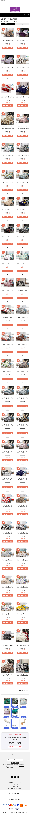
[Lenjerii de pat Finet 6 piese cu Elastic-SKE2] (7, 364)
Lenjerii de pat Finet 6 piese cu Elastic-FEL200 (22, 235)
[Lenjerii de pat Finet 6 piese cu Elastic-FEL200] (22, 228)
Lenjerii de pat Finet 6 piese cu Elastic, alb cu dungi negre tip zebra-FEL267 (22, 674)
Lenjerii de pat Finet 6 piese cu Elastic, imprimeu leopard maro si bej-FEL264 (7, 674)
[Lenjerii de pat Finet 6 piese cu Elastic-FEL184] (22, 201)
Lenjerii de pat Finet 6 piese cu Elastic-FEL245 (22, 397)
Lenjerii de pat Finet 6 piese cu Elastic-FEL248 (7, 424)
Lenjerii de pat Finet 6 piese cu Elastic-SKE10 (7, 316)
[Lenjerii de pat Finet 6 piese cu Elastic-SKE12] (22, 282)
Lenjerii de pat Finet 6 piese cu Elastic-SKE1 (7, 478)
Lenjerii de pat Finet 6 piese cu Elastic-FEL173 (22, 181)
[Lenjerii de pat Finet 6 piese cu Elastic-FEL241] (7, 391)
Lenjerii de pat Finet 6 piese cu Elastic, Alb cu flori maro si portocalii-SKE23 (22, 560)
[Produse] (2, 15)
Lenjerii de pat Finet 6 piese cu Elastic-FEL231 (22, 39)
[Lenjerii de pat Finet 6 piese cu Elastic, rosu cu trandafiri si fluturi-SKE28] (7, 88)
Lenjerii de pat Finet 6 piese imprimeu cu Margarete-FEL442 (7, 181)
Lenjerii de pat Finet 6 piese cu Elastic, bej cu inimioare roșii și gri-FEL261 (22, 644)
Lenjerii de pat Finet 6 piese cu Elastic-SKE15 (7, 505)
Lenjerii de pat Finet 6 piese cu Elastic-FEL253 (22, 451)
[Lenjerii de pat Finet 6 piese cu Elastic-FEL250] (22, 418)
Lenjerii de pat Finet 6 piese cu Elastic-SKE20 (22, 533)
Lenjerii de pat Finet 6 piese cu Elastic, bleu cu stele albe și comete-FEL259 (22, 97)
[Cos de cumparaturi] (24, 14)
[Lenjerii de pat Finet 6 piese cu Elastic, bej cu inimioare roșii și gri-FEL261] (22, 635)
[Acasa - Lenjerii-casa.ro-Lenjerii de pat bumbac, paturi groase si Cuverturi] (15, 9)
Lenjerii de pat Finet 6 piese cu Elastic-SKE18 (7, 533)
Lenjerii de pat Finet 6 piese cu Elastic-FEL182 (7, 208)
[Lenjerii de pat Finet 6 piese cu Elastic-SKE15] (7, 499)
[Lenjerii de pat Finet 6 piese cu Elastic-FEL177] (7, 59)
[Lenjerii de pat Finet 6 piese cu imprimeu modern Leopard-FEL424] (7, 32)
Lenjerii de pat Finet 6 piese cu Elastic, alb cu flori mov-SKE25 (22, 587)
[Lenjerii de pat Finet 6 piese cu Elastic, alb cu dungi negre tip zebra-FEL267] (22, 666)
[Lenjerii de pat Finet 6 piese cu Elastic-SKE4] (7, 337)
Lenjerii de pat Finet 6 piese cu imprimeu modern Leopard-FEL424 (7, 39)
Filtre (8, 24)
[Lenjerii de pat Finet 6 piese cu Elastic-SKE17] (22, 499)
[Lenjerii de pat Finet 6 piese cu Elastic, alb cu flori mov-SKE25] (22, 580)
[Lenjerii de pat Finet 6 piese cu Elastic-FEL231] (22, 32)
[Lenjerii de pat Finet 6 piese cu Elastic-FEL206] (22, 255)
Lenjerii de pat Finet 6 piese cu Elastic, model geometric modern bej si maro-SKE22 (22, 66)
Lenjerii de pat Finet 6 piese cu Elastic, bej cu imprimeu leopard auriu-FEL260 (7, 127)
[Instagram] (18, 777)
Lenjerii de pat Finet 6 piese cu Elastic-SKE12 (22, 289)
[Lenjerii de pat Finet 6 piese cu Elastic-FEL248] (7, 418)
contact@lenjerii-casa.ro (15, 788)
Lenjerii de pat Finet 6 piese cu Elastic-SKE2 (7, 370)
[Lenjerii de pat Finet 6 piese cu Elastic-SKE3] (22, 337)
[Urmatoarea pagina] (27, 690)
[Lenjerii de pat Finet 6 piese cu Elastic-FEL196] (7, 228)
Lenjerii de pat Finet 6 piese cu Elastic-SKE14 (22, 478)
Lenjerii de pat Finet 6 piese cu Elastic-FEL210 (7, 289)
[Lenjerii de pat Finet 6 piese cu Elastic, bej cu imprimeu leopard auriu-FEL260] (7, 118)
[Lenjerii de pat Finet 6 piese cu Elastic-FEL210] (7, 282)
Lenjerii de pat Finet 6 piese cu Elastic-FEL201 (7, 262)
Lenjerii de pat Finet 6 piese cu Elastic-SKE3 (22, 343)
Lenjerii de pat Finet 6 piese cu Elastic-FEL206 (22, 262)
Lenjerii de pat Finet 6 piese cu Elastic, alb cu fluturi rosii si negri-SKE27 (7, 614)
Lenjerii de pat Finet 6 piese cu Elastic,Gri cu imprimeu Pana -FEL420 (22, 154)
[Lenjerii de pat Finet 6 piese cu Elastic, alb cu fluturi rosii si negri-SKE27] (7, 607)
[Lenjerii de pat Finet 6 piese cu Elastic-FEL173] (22, 174)
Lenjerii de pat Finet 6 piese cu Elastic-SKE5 (22, 316)
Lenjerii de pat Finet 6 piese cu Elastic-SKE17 (22, 505)
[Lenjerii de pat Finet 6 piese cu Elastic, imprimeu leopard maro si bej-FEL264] (7, 666)
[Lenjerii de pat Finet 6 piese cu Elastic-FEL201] (7, 255)
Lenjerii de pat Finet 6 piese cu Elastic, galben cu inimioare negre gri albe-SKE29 (22, 614)
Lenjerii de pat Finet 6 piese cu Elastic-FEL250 (22, 424)
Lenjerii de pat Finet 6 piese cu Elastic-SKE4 (7, 343)
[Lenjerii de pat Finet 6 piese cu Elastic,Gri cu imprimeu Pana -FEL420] (22, 147)
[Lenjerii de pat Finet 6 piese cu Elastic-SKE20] (22, 526)
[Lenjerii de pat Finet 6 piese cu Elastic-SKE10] (7, 310)
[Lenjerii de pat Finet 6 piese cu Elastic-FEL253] (22, 445)
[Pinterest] (15, 777)
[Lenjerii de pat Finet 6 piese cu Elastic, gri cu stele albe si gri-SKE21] (7, 553)
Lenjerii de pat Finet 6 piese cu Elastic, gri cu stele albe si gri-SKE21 (7, 560)
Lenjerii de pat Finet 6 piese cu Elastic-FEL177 (7, 66)
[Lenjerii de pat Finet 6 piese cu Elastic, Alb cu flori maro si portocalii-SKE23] (22, 553)
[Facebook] (12, 777)
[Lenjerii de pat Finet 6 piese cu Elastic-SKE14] (22, 472)
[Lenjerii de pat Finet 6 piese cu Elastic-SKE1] (7, 472)
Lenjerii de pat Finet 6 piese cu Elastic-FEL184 (22, 208)
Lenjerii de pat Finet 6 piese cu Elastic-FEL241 (7, 397)
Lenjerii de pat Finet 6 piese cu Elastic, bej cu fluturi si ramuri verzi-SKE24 (7, 587)
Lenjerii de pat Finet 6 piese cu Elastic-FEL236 (22, 370)
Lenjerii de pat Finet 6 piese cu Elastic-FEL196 (7, 235)
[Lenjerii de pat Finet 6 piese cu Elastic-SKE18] (7, 526)
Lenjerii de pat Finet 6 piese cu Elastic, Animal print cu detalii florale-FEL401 (22, 127)
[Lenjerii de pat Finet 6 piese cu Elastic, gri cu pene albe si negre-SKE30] (7, 636)
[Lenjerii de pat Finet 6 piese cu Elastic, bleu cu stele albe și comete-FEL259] (22, 88)
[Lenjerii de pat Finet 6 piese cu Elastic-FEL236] (22, 364)
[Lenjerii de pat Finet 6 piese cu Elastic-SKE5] (22, 310)
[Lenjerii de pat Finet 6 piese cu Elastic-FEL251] (7, 445)
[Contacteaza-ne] (21, 14)
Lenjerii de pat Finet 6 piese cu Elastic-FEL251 (7, 451)
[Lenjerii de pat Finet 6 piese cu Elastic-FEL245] (22, 391)
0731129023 (15, 786)
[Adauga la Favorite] (7, 51)
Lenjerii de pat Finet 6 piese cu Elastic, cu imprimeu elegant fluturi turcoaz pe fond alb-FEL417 (7, 154)
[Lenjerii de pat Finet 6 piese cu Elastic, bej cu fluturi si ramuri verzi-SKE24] (7, 580)
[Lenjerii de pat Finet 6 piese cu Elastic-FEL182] (7, 201)
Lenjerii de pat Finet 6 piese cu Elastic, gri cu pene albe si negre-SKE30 (7, 644)
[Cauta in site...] (28, 14)
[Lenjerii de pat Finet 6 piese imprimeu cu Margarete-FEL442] (7, 174)
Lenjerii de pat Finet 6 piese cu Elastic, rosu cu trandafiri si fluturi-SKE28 (7, 97)
